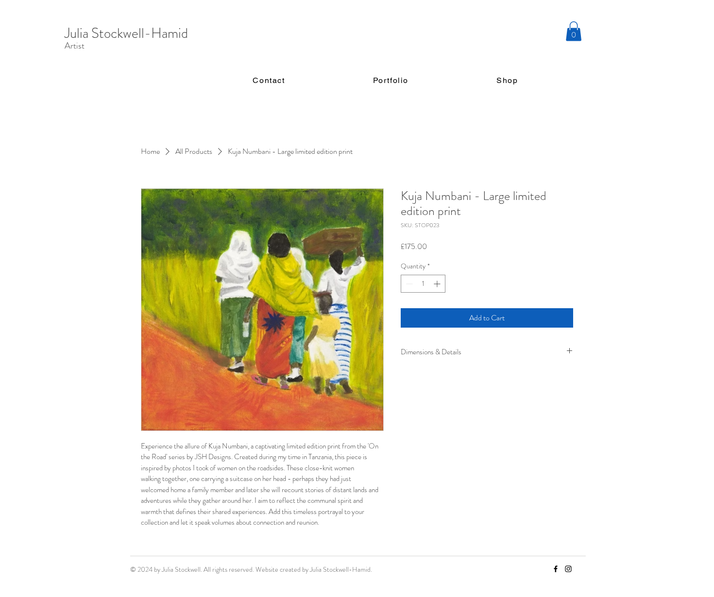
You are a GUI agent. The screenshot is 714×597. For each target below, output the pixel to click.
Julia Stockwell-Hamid (126, 33)
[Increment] (438, 283)
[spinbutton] (423, 283)
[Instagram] (568, 568)
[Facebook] (555, 568)
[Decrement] (408, 283)
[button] (573, 31)
